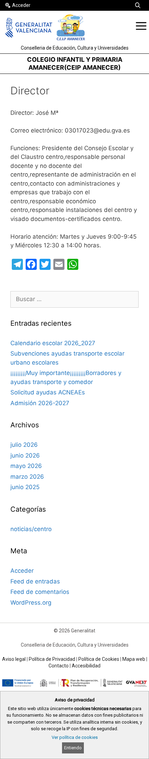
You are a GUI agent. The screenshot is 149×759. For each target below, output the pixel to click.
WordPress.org (30, 602)
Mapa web (133, 659)
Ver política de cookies (75, 737)
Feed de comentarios (39, 591)
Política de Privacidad (52, 659)
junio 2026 (25, 455)
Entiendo (73, 747)
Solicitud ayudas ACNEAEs (47, 392)
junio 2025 (25, 487)
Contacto (59, 665)
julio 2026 (24, 444)
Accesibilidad (86, 665)
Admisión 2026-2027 (39, 403)
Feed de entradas (35, 581)
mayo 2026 (26, 465)
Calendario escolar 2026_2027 (52, 343)
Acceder (21, 5)
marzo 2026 (27, 476)
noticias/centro (31, 529)
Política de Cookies (98, 659)
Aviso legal (14, 659)
